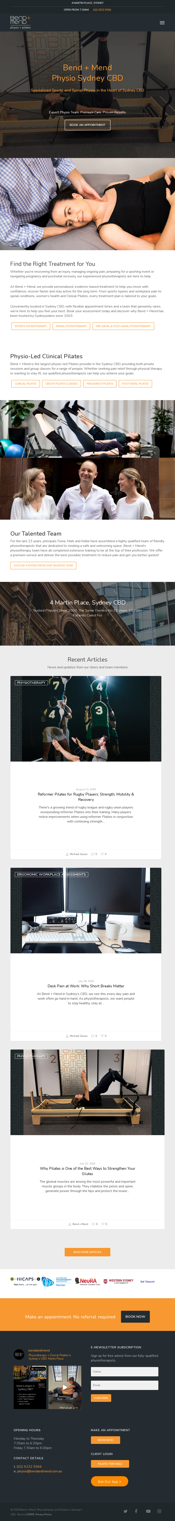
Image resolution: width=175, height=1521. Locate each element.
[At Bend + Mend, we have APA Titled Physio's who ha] (30, 1387)
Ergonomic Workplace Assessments (51, 874)
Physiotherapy (31, 682)
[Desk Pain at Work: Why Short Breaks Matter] (85, 954)
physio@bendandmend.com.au (39, 1471)
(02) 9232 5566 (29, 1466)
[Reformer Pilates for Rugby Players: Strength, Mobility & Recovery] (85, 767)
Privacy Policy (43, 1514)
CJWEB (30, 1514)
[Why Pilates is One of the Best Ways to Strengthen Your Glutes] (87, 1139)
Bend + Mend (80, 1224)
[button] (162, 22)
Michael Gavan (78, 854)
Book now (135, 1316)
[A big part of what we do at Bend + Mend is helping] (64, 1387)
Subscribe (101, 1398)
